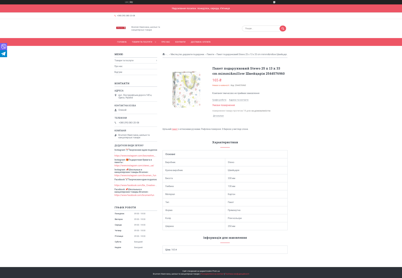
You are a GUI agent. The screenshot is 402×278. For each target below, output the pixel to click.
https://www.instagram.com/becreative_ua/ (135, 155)
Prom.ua (216, 271)
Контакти (180, 42)
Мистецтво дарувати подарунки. (188, 54)
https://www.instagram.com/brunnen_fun (135, 175)
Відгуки (118, 72)
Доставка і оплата (201, 42)
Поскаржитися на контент (212, 274)
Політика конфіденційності (237, 274)
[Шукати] (283, 28)
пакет (175, 129)
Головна (122, 42)
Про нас (165, 42)
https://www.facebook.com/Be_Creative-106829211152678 (135, 185)
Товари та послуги (142, 42)
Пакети (210, 54)
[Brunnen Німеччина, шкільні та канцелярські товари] (121, 34)
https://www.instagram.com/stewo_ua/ (134, 165)
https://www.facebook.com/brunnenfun (134, 195)
